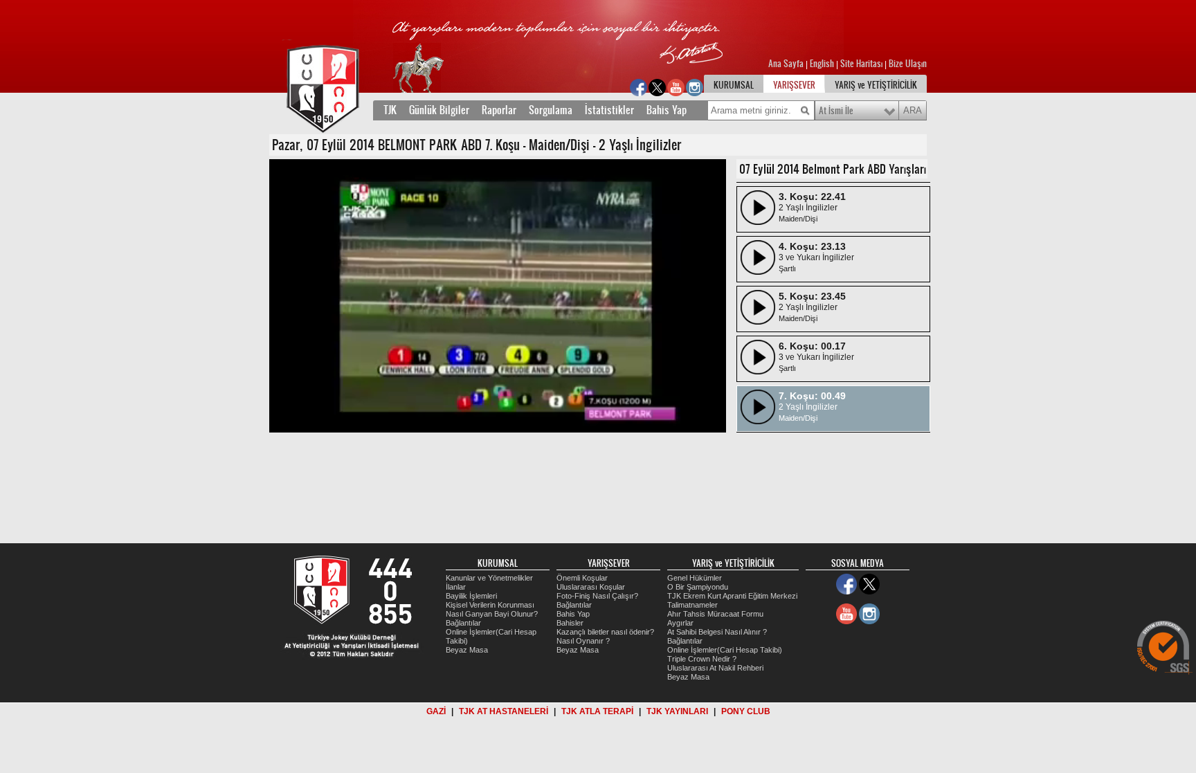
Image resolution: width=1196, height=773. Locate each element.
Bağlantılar (463, 623)
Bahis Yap (666, 110)
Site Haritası (862, 63)
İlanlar (456, 587)
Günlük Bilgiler (439, 110)
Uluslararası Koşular (590, 587)
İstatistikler (609, 110)
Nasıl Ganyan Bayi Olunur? (492, 614)
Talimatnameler (692, 605)
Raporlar (499, 110)
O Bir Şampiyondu (697, 587)
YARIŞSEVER (794, 85)
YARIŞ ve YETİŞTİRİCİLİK (876, 85)
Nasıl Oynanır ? (583, 641)
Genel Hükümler (694, 578)
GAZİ (436, 711)
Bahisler (569, 623)
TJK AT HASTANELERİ (503, 711)
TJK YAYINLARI (677, 711)
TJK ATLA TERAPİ (597, 711)
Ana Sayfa (787, 63)
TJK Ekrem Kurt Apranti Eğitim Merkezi (732, 596)
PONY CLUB (745, 711)
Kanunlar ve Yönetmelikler (489, 578)
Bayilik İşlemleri (471, 596)
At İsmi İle (836, 110)
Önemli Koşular (582, 578)
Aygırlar (680, 623)
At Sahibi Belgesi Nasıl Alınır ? (717, 632)
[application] (497, 296)
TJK (390, 110)
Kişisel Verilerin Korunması (490, 605)
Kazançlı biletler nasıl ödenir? (605, 632)
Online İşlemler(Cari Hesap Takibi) (724, 650)
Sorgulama (550, 110)
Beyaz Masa (467, 650)
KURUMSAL (734, 85)
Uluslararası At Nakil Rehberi (715, 668)
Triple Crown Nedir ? (701, 659)
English (822, 63)
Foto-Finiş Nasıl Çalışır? (597, 596)
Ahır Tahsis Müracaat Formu (715, 614)
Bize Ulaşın (908, 63)
